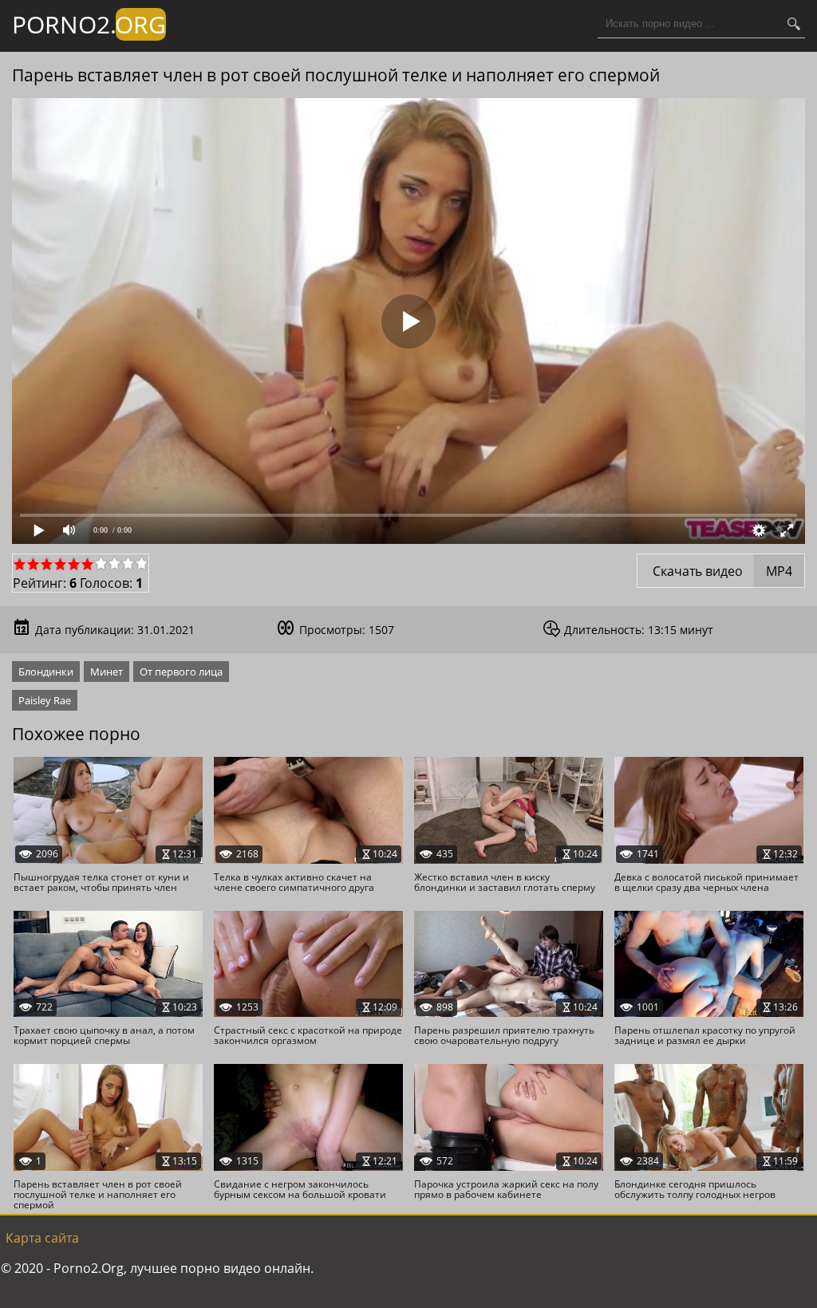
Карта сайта (42, 1238)
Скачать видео (720, 571)
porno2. (89, 24)
